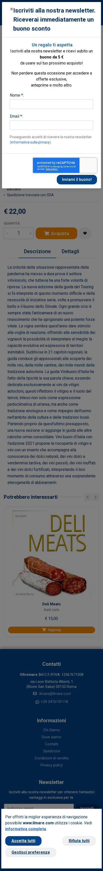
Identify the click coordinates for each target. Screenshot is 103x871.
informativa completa (25, 829)
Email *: (16, 116)
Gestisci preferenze (31, 852)
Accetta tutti (23, 840)
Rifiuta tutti (79, 840)
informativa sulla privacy (30, 142)
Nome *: (17, 95)
